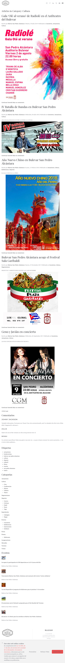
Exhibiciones (5, 169)
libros (5, 464)
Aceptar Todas (57, 652)
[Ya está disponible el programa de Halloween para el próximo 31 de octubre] (4, 585)
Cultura (4, 26)
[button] (62, 3)
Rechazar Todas (45, 652)
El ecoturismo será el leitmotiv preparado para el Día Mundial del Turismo (22, 603)
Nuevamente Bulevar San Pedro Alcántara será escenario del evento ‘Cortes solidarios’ (26, 576)
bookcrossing (7, 454)
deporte (6, 460)
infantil (6, 462)
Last (7, 411)
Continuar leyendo (7, 102)
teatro (5, 470)
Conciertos (49, 23)
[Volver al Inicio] (6, 3)
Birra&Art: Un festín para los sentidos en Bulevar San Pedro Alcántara (21, 616)
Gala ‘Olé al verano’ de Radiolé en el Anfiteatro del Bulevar (31, 17)
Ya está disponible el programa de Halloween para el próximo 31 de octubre (23, 589)
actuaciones (7, 452)
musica (6, 466)
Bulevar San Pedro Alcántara (16, 23)
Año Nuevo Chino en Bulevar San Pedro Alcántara (27, 161)
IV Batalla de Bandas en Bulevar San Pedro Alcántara (29, 108)
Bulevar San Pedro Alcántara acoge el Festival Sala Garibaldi (31, 259)
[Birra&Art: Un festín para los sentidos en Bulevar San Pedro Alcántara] (4, 612)
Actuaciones (56, 23)
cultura (6, 458)
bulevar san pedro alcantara (12, 456)
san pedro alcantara (9, 468)
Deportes (12, 169)
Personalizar (32, 652)
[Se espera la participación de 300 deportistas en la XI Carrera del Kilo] (4, 558)
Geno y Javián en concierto (19, 332)
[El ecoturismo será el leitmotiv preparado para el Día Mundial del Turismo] (4, 598)
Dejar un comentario (18, 102)
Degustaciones (6, 267)
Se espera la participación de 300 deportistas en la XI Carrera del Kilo (21, 562)
